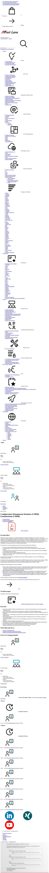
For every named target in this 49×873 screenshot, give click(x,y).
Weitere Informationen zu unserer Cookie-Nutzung (16, 868)
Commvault (7, 210)
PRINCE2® (7, 140)
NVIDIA (7, 236)
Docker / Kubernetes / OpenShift (11, 156)
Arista (6, 197)
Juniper (6, 230)
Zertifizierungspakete (9, 410)
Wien (9, 436)
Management (7, 424)
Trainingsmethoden (8, 81)
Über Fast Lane (8, 421)
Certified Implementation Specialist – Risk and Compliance (32, 604)
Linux (6, 157)
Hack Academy (8, 316)
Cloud (6, 153)
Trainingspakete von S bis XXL (11, 408)
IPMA (6, 137)
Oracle (6, 239)
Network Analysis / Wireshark (10, 158)
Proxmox (7, 241)
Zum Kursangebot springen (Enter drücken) (11, 3)
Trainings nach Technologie (10, 76)
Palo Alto (7, 289)
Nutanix (6, 235)
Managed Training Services (10, 311)
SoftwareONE (8, 245)
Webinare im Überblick (9, 387)
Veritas (6, 251)
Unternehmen (5, 411)
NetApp (6, 234)
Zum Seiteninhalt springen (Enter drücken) (11, 4)
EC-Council (7, 218)
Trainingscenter (8, 84)
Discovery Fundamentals (8, 630)
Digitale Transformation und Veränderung (13, 100)
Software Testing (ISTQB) (10, 176)
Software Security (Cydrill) (10, 175)
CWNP (6, 213)
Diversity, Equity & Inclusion (10, 429)
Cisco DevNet (10, 179)
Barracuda (7, 202)
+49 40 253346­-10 (4, 38)
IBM (6, 226)
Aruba (6, 198)
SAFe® (6, 117)
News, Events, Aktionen (7, 364)
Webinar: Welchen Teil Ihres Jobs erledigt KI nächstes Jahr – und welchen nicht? (20, 389)
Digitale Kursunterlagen (9, 83)
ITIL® (6, 138)
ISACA (6, 228)
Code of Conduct (8, 428)
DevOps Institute (8, 120)
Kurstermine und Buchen (7, 521)
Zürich (9, 438)
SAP (6, 243)
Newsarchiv (7, 375)
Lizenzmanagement (9, 141)
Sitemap (4, 838)
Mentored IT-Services (9, 338)
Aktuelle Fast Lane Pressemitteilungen (12, 374)
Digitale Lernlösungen (9, 309)
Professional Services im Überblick (11, 330)
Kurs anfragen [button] (3, 503)
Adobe (6, 193)
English (22, 25)
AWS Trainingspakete (9, 407)
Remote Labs (7, 319)
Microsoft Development (12, 181)
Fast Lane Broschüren (9, 430)
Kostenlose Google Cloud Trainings (12, 392)
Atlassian (9, 123)
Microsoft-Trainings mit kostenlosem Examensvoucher (15, 404)
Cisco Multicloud (8, 271)
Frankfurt (9, 433)
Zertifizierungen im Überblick (10, 263)
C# (5, 171)
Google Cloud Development (13, 180)
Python (6, 173)
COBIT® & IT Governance (10, 136)
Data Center (7, 155)
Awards (6, 422)
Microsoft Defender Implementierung (12, 363)
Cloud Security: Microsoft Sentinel (11, 362)
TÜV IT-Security (8, 250)
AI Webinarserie (8, 391)
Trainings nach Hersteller (10, 75)
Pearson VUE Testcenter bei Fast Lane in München (15, 298)
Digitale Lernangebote (9, 85)
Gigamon (7, 223)
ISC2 (6, 229)
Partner (6, 426)
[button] (11, 26)
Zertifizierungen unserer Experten (11, 425)
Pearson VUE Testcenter (10, 320)
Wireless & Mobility (9, 159)
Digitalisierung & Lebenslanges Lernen (12, 315)
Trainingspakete (8, 80)
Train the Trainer (8, 104)
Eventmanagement (8, 312)
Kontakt (10, 38)
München (9, 435)
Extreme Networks (8, 220)
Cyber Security (8, 154)
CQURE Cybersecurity (9, 212)
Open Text (7, 238)
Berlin (9, 432)
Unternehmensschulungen (10, 77)
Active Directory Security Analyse (11, 360)
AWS (6, 201)
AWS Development (11, 178)
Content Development (9, 310)
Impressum (5, 835)
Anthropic (7, 195)
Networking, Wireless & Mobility (11, 337)
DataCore (7, 215)
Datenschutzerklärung (7, 836)
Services (4, 299)
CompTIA (7, 211)
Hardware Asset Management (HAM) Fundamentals (14, 632)
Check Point (7, 206)
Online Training (11, 723)
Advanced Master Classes (10, 62)
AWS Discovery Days (9, 390)
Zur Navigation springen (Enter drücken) (10, 1)
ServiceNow (10, 124)
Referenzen (7, 427)
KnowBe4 (7, 231)
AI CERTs (7, 194)
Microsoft (7, 232)
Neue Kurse (7, 79)
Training (4, 51)
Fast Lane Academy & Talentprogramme (13, 314)
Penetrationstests (8, 361)
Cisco (6, 207)
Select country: (5, 26)
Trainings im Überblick (9, 96)
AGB (4, 834)
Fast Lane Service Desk (9, 348)
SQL (6, 174)
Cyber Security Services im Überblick (12, 359)
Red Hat (6, 242)
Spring (9, 182)
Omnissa (7, 237)
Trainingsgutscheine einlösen (10, 82)
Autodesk (7, 200)
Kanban (6, 121)
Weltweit (9, 439)
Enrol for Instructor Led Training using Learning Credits (13, 570)
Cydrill (6, 214)
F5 (5, 221)
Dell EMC (7, 216)
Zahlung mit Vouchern (9, 409)
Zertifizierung (5, 253)
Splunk (6, 248)
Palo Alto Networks (9, 240)
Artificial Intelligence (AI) (10, 151)
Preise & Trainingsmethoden (8, 520)
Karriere (4, 440)
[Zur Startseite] (9, 36)
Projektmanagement (9, 99)
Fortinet (6, 222)
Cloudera (7, 209)
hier (19, 588)
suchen (1, 47)
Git (5, 170)
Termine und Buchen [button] (4, 464)
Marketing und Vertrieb (9, 101)
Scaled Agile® (8, 292)
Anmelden (5, 839)
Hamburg (9, 434)
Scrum (6, 119)
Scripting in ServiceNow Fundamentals (12, 631)
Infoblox (6, 227)
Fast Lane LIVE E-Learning (10, 64)
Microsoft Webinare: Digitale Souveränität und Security (15, 388)
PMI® (6, 139)
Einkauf (6, 103)
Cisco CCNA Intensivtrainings (11, 405)
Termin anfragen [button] (3, 490)
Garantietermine (8, 78)
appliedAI (7, 196)
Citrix (6, 208)
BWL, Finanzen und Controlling (11, 102)
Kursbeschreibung (6, 519)
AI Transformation (8, 61)
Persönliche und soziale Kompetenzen (12, 98)
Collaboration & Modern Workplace (12, 335)
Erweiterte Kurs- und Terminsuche (7, 49)
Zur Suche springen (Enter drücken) (9, 2)
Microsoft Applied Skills (9, 286)
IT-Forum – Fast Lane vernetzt (11, 393)
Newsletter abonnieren (9, 376)
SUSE (6, 249)
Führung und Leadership (10, 97)
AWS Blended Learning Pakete (11, 406)
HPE (6, 225)
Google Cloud (8, 224)
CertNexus (7, 204)
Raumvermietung (8, 318)
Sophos (6, 247)
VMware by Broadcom (9, 252)
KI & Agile (7, 116)
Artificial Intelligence (9, 333)
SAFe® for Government (9, 118)
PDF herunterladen (24, 530)
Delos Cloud (7, 217)
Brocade (6, 203)
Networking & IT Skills (9, 63)
